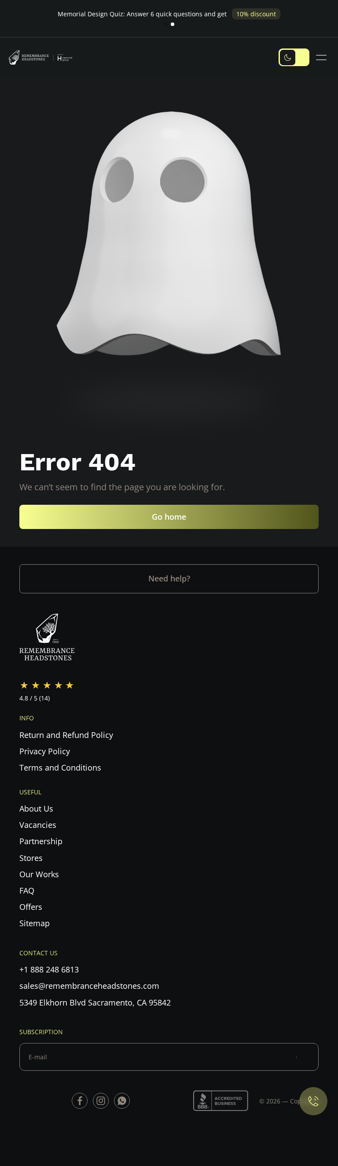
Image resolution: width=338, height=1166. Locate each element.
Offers (30, 907)
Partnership (40, 841)
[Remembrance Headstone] (44, 57)
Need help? (169, 578)
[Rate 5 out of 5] (70, 685)
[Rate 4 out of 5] (58, 685)
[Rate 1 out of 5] (24, 685)
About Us (36, 808)
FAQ (26, 890)
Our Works (39, 874)
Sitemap (34, 923)
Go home (169, 516)
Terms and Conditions (60, 767)
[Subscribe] (307, 1057)
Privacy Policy (44, 751)
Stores (31, 858)
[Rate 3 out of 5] (47, 685)
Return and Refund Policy (66, 735)
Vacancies (37, 825)
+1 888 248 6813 (49, 969)
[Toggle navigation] (322, 57)
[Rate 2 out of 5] (35, 685)
